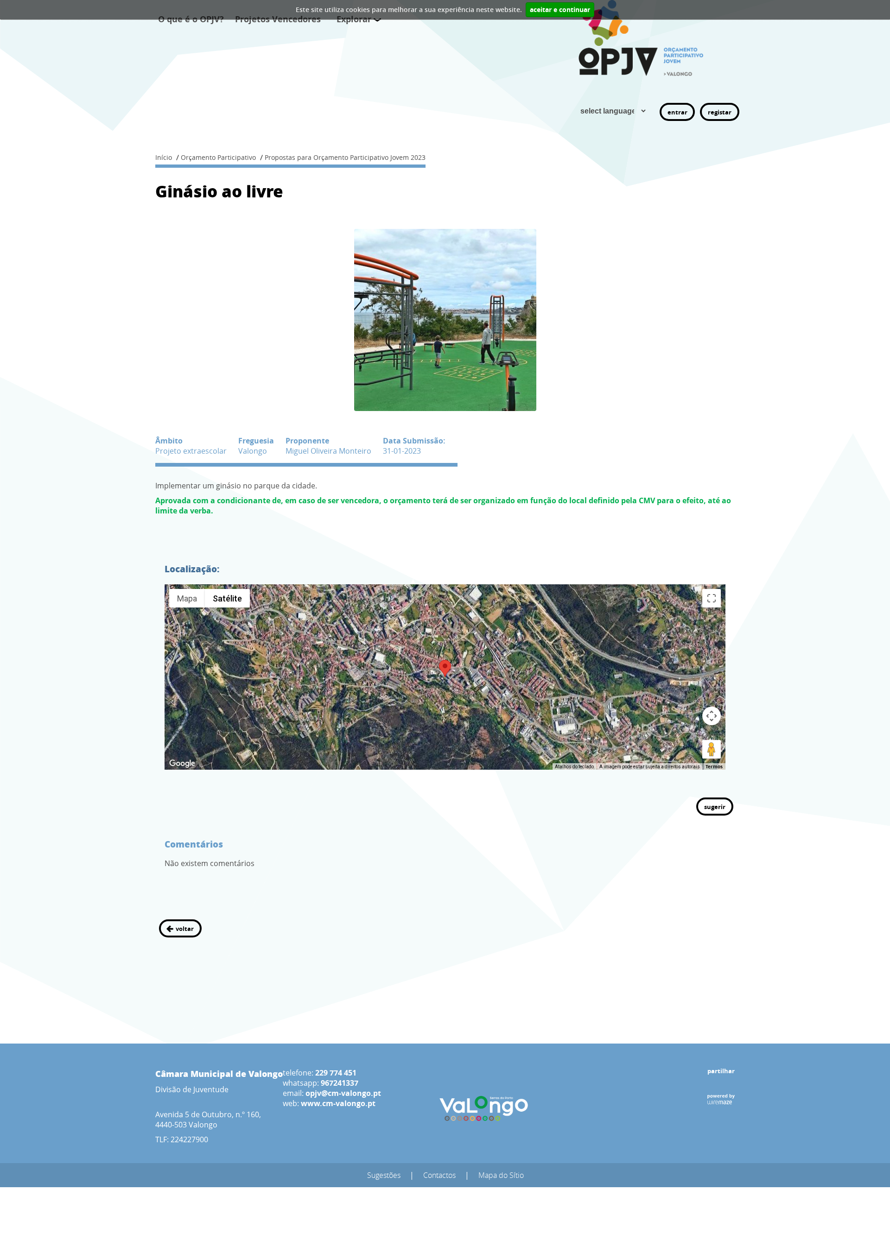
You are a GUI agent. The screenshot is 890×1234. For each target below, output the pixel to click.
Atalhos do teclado (574, 766)
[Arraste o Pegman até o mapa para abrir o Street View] (711, 749)
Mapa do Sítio (501, 1175)
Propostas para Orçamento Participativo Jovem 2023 (345, 157)
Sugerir (714, 807)
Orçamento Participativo (218, 157)
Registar (719, 112)
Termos (714, 766)
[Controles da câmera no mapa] (711, 716)
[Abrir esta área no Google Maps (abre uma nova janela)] (182, 764)
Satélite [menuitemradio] (227, 598)
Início (163, 157)
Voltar (185, 928)
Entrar (677, 112)
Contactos (439, 1175)
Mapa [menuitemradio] (187, 598)
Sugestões (383, 1175)
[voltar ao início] (643, 38)
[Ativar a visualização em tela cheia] (711, 598)
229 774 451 (335, 1073)
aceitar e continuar (560, 9)
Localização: (192, 568)
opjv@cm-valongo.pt (343, 1093)
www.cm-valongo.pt (338, 1103)
